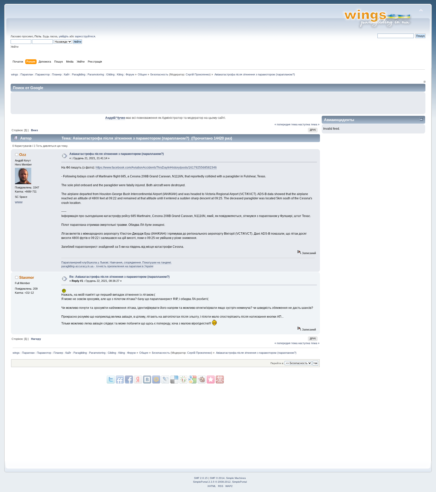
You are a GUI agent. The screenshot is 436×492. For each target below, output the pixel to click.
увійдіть (64, 36)
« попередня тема (286, 124)
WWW (18, 202)
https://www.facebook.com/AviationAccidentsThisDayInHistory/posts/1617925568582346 (156, 167)
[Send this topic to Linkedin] (138, 379)
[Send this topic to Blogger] (192, 379)
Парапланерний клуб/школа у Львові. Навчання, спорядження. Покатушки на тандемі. (116, 262)
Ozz (22, 154)
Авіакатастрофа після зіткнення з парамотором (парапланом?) (116, 154)
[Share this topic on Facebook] (129, 379)
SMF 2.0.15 (201, 478)
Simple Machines (236, 478)
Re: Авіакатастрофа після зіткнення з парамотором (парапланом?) (119, 277)
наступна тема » (308, 124)
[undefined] (220, 379)
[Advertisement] (364, 103)
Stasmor (26, 277)
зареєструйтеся (85, 36)
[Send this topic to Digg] (183, 379)
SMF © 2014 (217, 478)
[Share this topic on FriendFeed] (120, 379)
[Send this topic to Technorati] (202, 379)
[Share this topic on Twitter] (111, 379)
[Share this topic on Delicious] (165, 379)
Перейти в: (277, 363)
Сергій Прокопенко (198, 74)
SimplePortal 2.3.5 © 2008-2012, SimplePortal (220, 481)
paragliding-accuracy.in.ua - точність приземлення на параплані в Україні (107, 266)
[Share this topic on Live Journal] (156, 379)
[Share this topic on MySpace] (147, 379)
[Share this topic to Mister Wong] (211, 379)
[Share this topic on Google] (174, 379)
